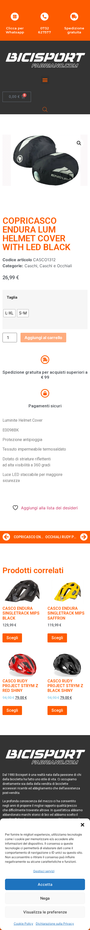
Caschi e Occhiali (56, 265)
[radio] (9, 313)
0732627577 (44, 30)
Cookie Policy (23, 923)
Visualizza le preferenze (45, 912)
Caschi (30, 265)
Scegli (12, 637)
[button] (82, 824)
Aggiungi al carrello (43, 337)
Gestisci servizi (43, 871)
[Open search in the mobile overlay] (45, 109)
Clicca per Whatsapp (15, 30)
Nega (45, 898)
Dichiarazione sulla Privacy (55, 923)
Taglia (12, 297)
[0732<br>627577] (44, 17)
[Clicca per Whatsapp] (15, 17)
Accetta (45, 884)
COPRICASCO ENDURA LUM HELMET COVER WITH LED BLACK (36, 234)
